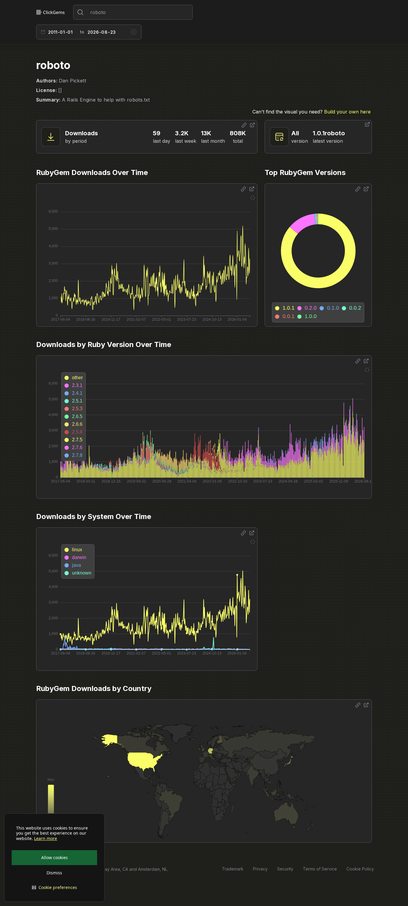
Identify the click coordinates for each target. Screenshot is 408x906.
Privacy (260, 868)
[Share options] (244, 125)
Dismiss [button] (54, 873)
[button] (54, 887)
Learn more (45, 838)
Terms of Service (320, 868)
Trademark (232, 868)
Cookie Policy (360, 868)
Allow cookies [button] (54, 857)
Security (285, 868)
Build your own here (347, 112)
